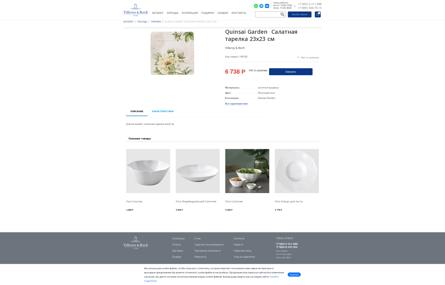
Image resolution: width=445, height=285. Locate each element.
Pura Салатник (234, 201)
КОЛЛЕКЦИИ (190, 12)
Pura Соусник (134, 201)
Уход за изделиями (244, 256)
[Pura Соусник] (148, 171)
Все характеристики (236, 103)
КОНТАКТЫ (239, 12)
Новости (238, 244)
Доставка (177, 250)
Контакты (239, 238)
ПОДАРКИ (207, 12)
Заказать (290, 71)
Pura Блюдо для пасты (289, 201)
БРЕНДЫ (172, 12)
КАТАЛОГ (158, 12)
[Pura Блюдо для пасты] (297, 171)
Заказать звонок (300, 14)
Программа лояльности (208, 250)
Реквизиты (200, 256)
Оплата (176, 244)
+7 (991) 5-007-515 (286, 246)
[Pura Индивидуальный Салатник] (198, 171)
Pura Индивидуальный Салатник (196, 201)
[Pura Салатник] (247, 171)
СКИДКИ (222, 12)
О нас (198, 238)
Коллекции (178, 238)
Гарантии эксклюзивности (209, 244)
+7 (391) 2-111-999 (310, 4)
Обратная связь (242, 250)
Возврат (177, 256)
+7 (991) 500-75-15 (310, 8)
